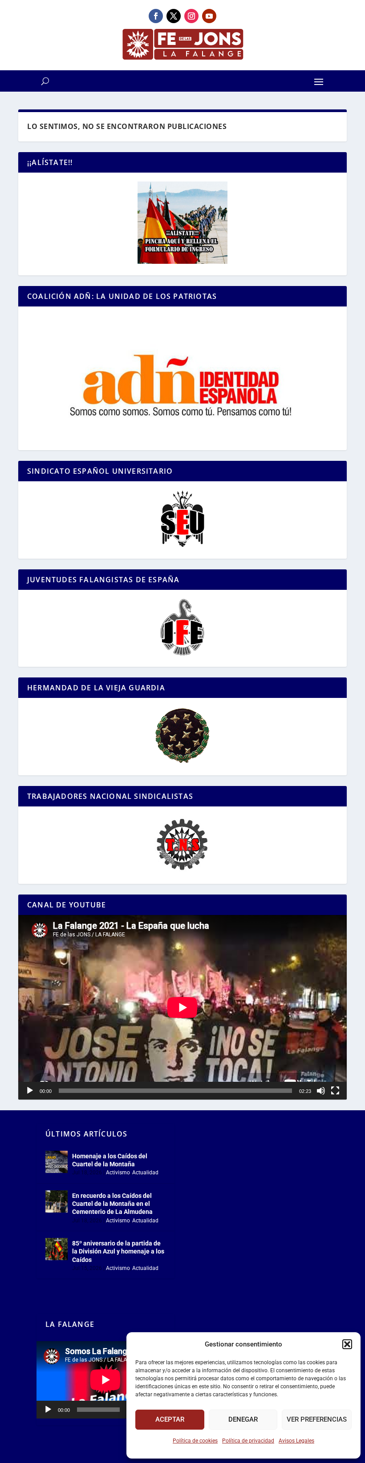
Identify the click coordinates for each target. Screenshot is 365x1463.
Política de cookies (195, 1441)
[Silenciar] (320, 1090)
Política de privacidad (248, 1441)
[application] (182, 1007)
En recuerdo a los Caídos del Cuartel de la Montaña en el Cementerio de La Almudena (112, 1203)
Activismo (118, 1172)
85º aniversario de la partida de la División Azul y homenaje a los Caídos (118, 1251)
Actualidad (145, 1172)
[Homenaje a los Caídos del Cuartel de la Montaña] (56, 1162)
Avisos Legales (296, 1441)
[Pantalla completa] (335, 1090)
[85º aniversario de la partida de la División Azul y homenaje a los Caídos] (56, 1249)
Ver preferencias (317, 1419)
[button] (347, 1344)
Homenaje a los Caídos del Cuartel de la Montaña (109, 1160)
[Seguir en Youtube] (209, 16)
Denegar (243, 1419)
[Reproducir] (29, 1090)
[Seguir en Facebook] (156, 16)
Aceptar (169, 1419)
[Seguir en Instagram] (191, 16)
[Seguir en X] (173, 16)
